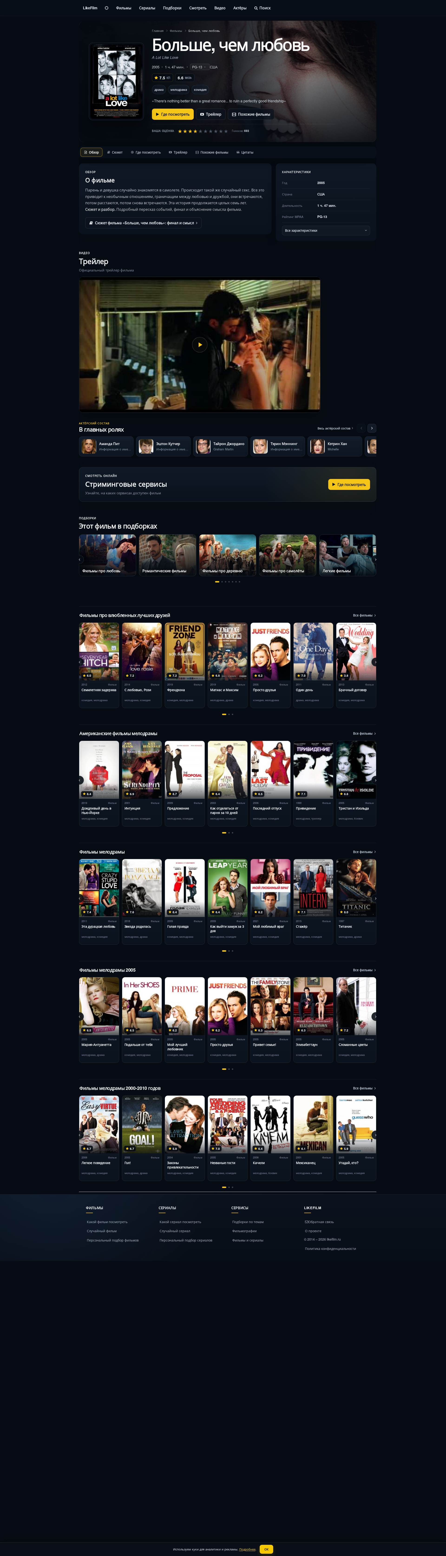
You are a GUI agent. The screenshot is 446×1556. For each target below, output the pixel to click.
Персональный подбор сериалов (186, 1240)
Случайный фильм (102, 1230)
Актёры (239, 7)
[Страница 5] (232, 581)
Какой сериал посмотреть (180, 1221)
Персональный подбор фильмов (113, 1240)
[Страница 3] (225, 581)
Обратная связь (321, 1221)
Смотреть (198, 7)
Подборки (172, 7)
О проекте (313, 1230)
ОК (266, 1549)
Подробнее (247, 1549)
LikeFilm (90, 7)
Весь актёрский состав (334, 428)
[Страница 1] (217, 581)
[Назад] (361, 428)
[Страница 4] (229, 581)
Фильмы (123, 7)
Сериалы (147, 7)
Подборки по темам (248, 1221)
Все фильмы (363, 615)
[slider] (203, 131)
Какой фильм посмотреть (107, 1221)
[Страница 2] (222, 581)
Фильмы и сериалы (247, 1240)
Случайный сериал (175, 1230)
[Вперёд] (371, 428)
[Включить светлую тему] (107, 8)
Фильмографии (244, 1230)
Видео (220, 7)
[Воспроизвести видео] (199, 345)
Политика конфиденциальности (330, 1248)
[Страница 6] (236, 581)
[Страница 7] (239, 581)
